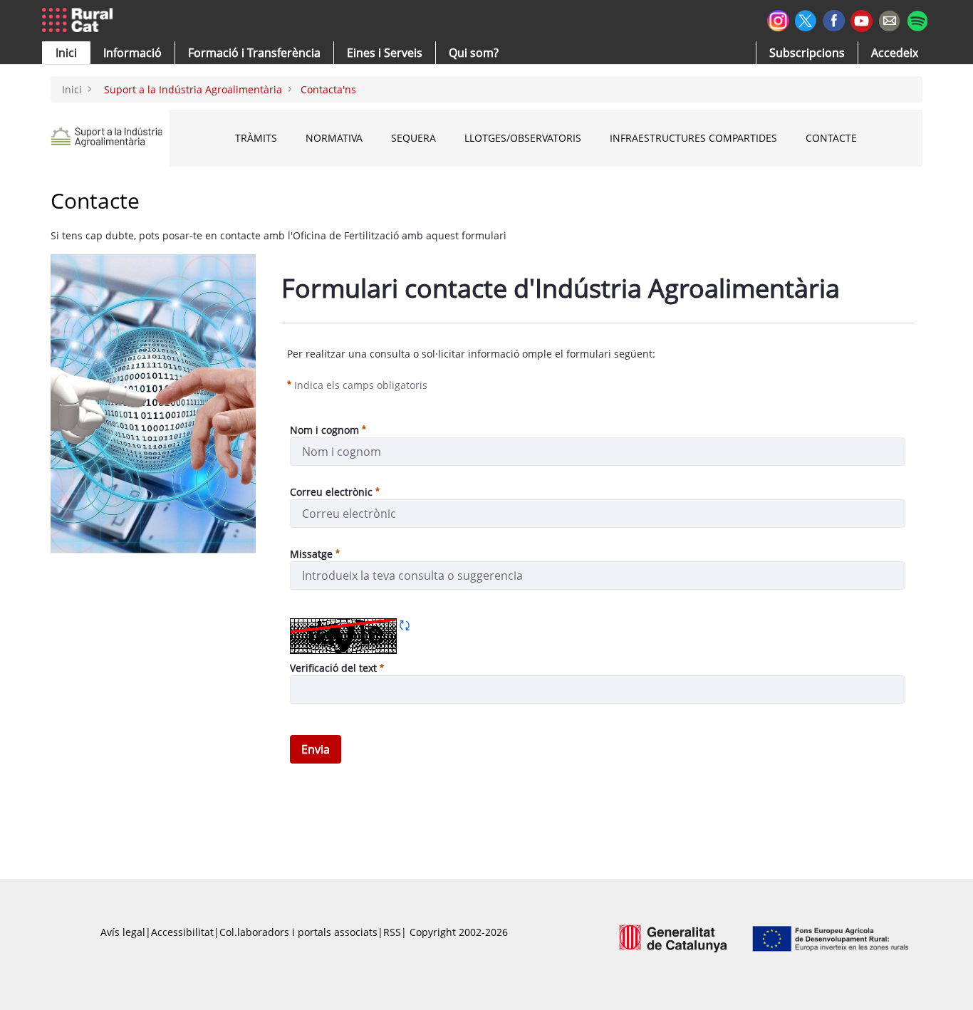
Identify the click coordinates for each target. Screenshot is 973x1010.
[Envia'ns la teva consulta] (889, 19)
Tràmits (256, 138)
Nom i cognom (324, 430)
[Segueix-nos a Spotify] (917, 19)
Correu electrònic (331, 492)
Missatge (311, 554)
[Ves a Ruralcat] (80, 20)
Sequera (413, 138)
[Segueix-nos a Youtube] (861, 19)
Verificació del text (337, 667)
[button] (66, 52)
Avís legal (122, 932)
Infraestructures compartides (693, 138)
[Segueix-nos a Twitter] (806, 19)
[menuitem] (254, 52)
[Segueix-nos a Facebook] (834, 19)
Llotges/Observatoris (522, 138)
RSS (392, 932)
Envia (315, 749)
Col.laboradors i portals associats (298, 932)
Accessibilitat (182, 932)
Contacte (831, 138)
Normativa (334, 138)
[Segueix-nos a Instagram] (778, 19)
